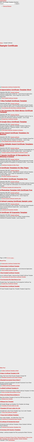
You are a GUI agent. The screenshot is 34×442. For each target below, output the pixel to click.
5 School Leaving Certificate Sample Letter (16, 201)
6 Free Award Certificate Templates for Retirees (14, 133)
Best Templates (3, 438)
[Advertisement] (17, 25)
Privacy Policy (14, 437)
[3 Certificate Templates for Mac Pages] (9, 165)
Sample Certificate (15, 92)
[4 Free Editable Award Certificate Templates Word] (12, 141)
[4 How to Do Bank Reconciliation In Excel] (10, 392)
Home (1, 42)
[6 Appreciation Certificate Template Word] (10, 87)
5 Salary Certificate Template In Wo (9, 373)
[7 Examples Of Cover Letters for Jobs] (9, 405)
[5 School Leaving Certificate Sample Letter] (10, 198)
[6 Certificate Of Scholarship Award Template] (11, 419)
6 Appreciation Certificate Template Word (15, 90)
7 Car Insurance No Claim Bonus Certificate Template (16, 111)
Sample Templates (23, 438)
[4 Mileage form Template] (6, 398)
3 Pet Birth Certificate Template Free (13, 179)
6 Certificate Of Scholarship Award (9, 421)
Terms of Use (29, 437)
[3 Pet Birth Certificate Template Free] (9, 176)
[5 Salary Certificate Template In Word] (9, 370)
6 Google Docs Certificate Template (13, 122)
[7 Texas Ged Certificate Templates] (8, 412)
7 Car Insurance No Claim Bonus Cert (10, 279)
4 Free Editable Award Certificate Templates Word (16, 144)
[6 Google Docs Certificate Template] (9, 119)
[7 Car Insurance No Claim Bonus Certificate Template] (13, 107)
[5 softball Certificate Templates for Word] (10, 385)
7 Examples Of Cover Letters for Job (10, 408)
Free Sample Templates (13, 438)
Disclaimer (7, 437)
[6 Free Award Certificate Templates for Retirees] (11, 130)
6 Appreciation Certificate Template (9, 266)
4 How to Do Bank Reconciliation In (10, 395)
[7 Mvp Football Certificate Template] (9, 98)
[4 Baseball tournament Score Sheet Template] (11, 377)
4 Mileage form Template (6, 401)
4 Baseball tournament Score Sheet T (10, 380)
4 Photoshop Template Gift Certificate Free (16, 190)
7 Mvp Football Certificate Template (13, 101)
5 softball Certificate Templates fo (9, 388)
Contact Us (2, 437)
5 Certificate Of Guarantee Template (13, 212)
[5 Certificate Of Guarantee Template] (9, 209)
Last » (12, 257)
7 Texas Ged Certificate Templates (9, 415)
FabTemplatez (3, 0)
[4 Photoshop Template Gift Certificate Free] (10, 187)
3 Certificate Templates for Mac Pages (14, 168)
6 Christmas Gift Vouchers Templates (10, 429)
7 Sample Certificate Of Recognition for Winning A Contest (15, 156)
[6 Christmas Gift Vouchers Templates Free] (10, 427)
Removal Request (7, 6)
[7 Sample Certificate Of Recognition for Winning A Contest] (14, 152)
